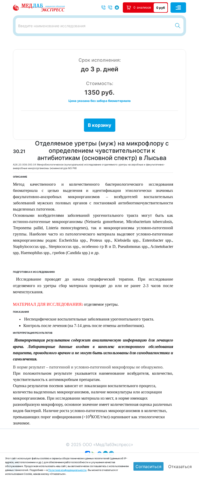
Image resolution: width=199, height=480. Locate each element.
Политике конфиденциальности (67, 470)
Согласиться (148, 466)
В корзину (99, 125)
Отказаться (180, 466)
